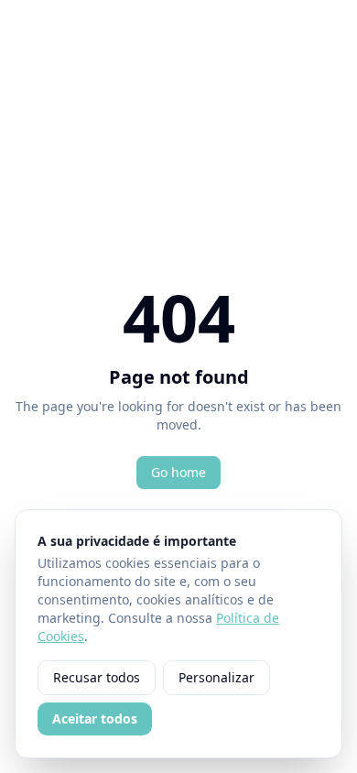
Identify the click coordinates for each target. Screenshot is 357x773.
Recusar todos (96, 677)
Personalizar (216, 677)
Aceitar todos (94, 718)
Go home (178, 472)
